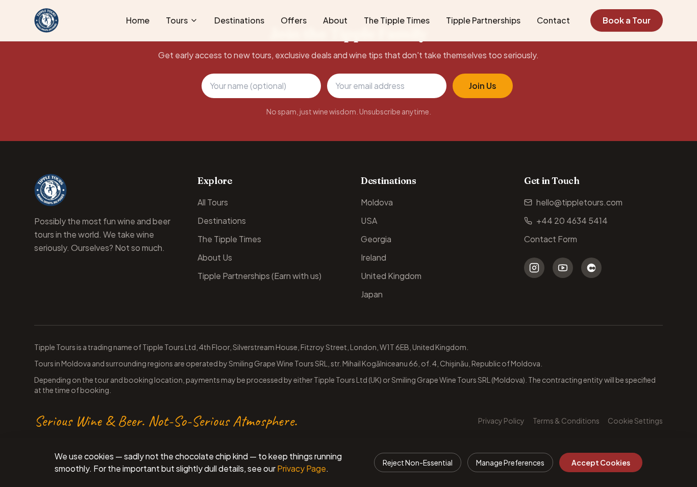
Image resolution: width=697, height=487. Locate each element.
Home (138, 20)
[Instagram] (534, 268)
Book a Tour (627, 20)
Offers (294, 20)
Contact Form (550, 239)
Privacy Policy (501, 420)
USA (369, 220)
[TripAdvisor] (591, 268)
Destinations (239, 20)
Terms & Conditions (566, 420)
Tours (177, 20)
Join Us (482, 85)
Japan (372, 294)
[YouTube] (563, 268)
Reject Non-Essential (418, 462)
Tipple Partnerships (483, 20)
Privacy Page (301, 468)
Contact (553, 20)
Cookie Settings (635, 420)
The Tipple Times (397, 20)
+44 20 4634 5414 (572, 220)
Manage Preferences (510, 462)
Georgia (376, 239)
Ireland (373, 257)
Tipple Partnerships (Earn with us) (259, 275)
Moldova (377, 202)
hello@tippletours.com (579, 202)
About (335, 20)
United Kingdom (391, 275)
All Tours (212, 202)
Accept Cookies (600, 462)
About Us (214, 257)
